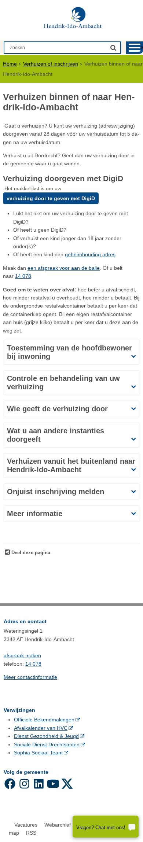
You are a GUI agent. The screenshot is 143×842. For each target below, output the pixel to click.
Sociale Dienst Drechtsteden (47, 744)
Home (10, 64)
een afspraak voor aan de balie (63, 268)
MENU (142, 48)
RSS (31, 833)
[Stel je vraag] (106, 827)
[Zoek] (113, 47)
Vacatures (25, 825)
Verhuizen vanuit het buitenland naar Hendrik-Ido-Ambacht (71, 465)
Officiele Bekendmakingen (44, 719)
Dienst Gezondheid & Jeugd (46, 736)
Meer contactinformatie (30, 677)
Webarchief (57, 825)
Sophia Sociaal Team (38, 752)
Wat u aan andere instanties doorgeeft (55, 435)
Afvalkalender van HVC (40, 728)
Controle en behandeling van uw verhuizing (63, 382)
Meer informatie (34, 514)
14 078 (23, 276)
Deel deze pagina (30, 552)
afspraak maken (22, 655)
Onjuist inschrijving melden (55, 492)
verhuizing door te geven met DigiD (51, 198)
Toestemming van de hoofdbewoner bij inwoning (69, 352)
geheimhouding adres (90, 254)
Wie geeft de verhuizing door (57, 409)
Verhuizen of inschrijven (50, 64)
